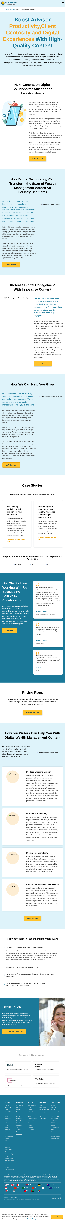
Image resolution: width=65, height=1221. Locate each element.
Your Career (31, 1129)
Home (7, 9)
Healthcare (19, 1118)
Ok (57, 1217)
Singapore (10, 1187)
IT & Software (19, 1120)
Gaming (18, 1116)
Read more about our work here (16, 540)
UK (14, 1184)
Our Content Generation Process (31, 1123)
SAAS (17, 1127)
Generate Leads (55, 1116)
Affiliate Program (32, 1111)
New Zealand (55, 1187)
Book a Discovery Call (14, 1031)
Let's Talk (9, 631)
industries (12, 9)
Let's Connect (37, 159)
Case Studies (42, 1107)
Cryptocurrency (20, 1114)
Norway (9, 1190)
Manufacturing (20, 1123)
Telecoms (18, 1129)
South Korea (18, 1190)
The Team (30, 1127)
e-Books (53, 1109)
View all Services (9, 1169)
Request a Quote (32, 713)
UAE (35, 1190)
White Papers (42, 1118)
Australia (52, 1184)
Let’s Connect (32, 918)
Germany (43, 1184)
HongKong (37, 1187)
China (18, 1187)
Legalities (6, 1197)
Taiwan (28, 1190)
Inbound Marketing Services (7, 1129)
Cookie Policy (14, 1197)
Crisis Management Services (8, 1118)
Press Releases (55, 1138)
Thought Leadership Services (7, 1165)
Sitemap (54, 1198)
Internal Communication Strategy (9, 1136)
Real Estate (19, 1125)
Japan (46, 1187)
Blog (40, 1105)
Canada (21, 1184)
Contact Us (30, 1109)
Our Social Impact (32, 1118)
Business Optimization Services (8, 1107)
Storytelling (54, 1131)
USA (8, 1184)
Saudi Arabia (27, 1187)
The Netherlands (32, 1184)
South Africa (43, 1190)
